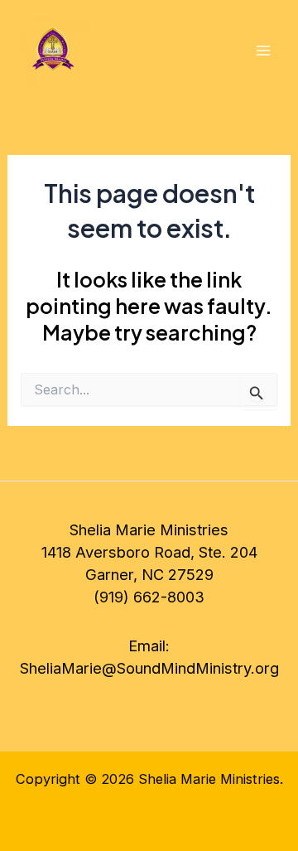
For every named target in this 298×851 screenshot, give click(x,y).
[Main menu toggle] (262, 51)
